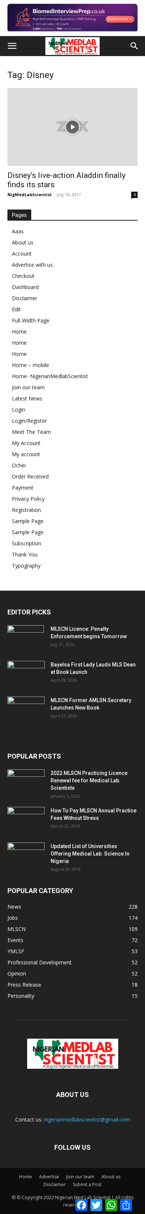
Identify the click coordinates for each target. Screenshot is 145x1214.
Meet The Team (31, 431)
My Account (26, 443)
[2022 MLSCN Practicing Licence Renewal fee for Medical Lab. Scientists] (26, 782)
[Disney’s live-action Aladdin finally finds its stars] (72, 127)
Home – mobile (30, 365)
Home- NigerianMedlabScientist (50, 376)
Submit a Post (87, 1184)
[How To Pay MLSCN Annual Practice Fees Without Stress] (26, 820)
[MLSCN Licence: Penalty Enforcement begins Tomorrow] (25, 638)
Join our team (28, 387)
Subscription (26, 543)
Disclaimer (24, 298)
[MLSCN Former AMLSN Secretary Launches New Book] (26, 710)
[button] (12, 46)
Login (18, 409)
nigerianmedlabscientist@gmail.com (87, 1119)
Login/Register (29, 420)
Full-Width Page (30, 320)
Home (19, 331)
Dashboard (25, 286)
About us (22, 242)
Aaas (18, 231)
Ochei (19, 465)
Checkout (23, 275)
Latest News (27, 398)
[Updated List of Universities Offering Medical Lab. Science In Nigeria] (26, 856)
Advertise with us (32, 264)
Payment (22, 487)
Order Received (30, 476)
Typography (26, 565)
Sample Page (28, 521)
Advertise (49, 1177)
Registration (26, 509)
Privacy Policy (28, 498)
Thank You (25, 554)
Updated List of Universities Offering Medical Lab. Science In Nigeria (90, 853)
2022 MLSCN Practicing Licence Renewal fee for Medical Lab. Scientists (89, 780)
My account (26, 454)
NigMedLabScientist (29, 194)
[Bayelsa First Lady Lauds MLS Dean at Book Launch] (26, 674)
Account (22, 253)
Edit (16, 309)
